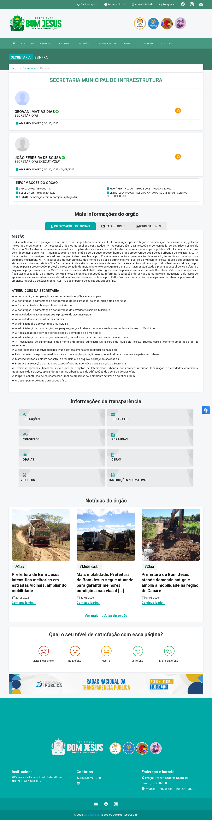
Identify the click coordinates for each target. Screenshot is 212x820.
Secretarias (29, 68)
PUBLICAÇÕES (83, 43)
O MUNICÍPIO (45, 43)
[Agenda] (178, 110)
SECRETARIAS (65, 43)
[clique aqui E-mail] (96, 804)
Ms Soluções (91, 814)
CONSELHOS (166, 43)
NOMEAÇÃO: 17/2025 (45, 123)
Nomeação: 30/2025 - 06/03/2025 (53, 169)
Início (15, 68)
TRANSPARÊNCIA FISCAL (107, 43)
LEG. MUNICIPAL (147, 43)
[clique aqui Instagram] (116, 804)
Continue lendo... (24, 602)
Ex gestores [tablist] (114, 226)
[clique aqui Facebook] (106, 804)
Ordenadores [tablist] (150, 226)
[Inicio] (14, 43)
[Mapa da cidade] (106, 713)
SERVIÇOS (128, 43)
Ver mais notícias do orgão (106, 616)
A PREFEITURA (27, 43)
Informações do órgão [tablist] (71, 226)
